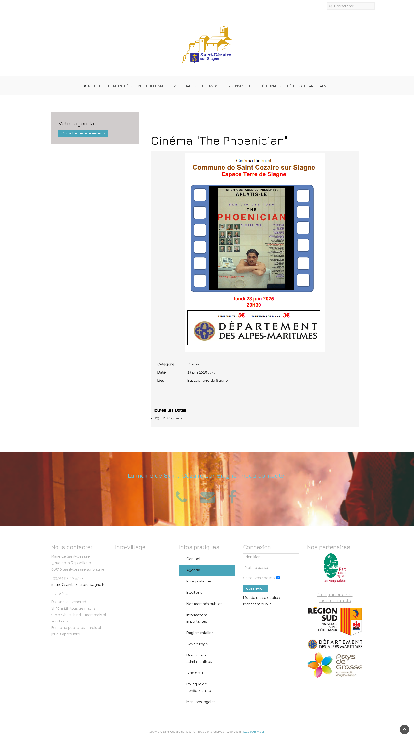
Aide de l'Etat (197, 673)
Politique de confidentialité (198, 687)
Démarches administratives (199, 658)
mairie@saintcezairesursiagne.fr (77, 584)
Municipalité (118, 86)
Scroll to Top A (54, 5)
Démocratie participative (307, 86)
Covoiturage (197, 644)
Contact (193, 559)
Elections (194, 592)
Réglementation (200, 633)
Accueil (94, 86)
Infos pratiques (199, 581)
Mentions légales (200, 702)
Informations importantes (196, 618)
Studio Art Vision (254, 731)
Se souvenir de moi (259, 578)
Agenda (193, 570)
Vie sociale (183, 86)
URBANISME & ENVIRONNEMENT (226, 86)
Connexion (255, 588)
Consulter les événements (83, 133)
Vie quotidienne (151, 86)
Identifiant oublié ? (258, 604)
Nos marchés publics (204, 604)
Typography (82, 5)
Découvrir (269, 86)
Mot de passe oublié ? (262, 597)
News (102, 5)
